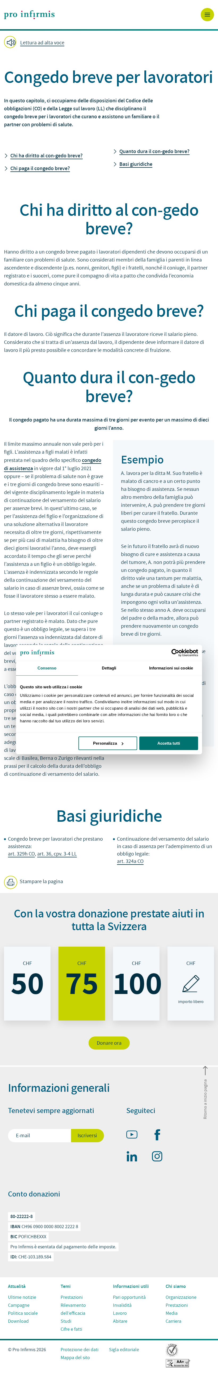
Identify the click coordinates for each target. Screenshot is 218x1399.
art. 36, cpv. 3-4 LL (57, 854)
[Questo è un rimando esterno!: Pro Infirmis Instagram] (159, 1157)
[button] (109, 42)
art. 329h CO (21, 854)
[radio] (27, 984)
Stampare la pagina (41, 881)
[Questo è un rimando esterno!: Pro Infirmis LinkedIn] (134, 1157)
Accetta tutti (168, 743)
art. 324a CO (130, 861)
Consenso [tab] (47, 668)
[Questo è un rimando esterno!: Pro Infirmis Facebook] (159, 1136)
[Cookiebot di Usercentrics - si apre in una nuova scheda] (175, 653)
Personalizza (105, 743)
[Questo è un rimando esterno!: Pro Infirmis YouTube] (134, 1135)
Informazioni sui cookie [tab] (171, 668)
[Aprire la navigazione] (207, 14)
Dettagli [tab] (109, 668)
